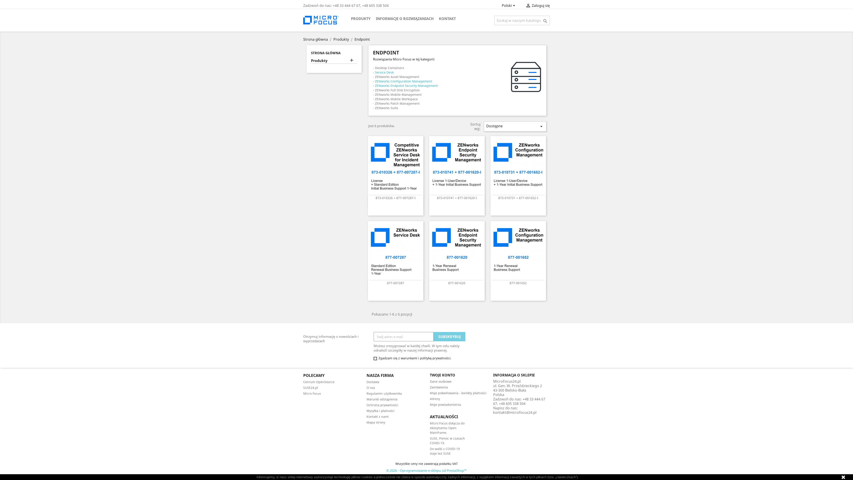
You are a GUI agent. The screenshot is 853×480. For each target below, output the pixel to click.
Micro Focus (312, 393)
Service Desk (384, 72)
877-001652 (518, 283)
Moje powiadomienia (445, 404)
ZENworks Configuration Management (403, 81)
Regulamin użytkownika (384, 393)
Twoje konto (442, 375)
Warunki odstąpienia (382, 399)
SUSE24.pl (310, 388)
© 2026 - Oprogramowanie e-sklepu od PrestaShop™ (426, 470)
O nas (371, 388)
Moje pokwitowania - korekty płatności (458, 393)
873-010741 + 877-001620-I (457, 198)
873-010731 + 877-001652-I (518, 198)
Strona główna (326, 53)
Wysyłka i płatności (381, 411)
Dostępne (515, 126)
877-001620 (456, 283)
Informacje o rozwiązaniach (405, 18)
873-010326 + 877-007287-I (396, 198)
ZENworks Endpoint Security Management (406, 86)
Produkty (361, 18)
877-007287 (395, 283)
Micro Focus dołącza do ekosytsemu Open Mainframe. (447, 428)
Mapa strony (376, 422)
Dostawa (373, 382)
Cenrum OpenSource (319, 382)
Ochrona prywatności (382, 405)
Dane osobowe (441, 381)
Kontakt (447, 18)
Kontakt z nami (378, 416)
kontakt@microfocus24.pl (514, 412)
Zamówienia (439, 387)
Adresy (435, 399)
